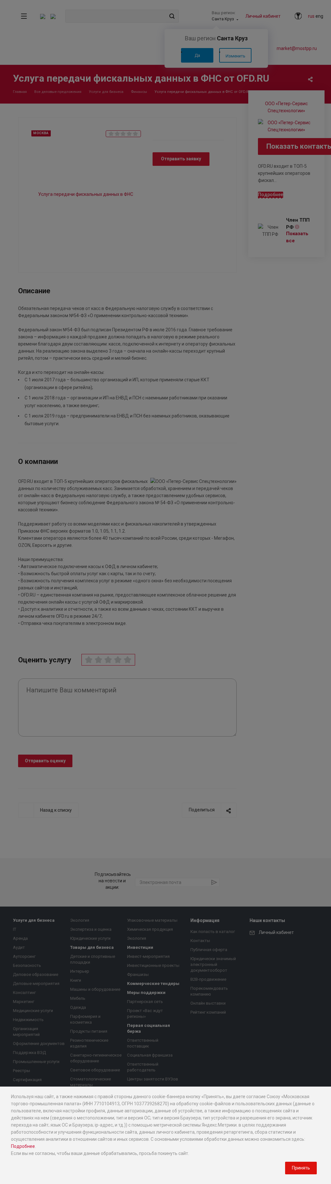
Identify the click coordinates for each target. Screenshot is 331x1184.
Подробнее (23, 1146)
